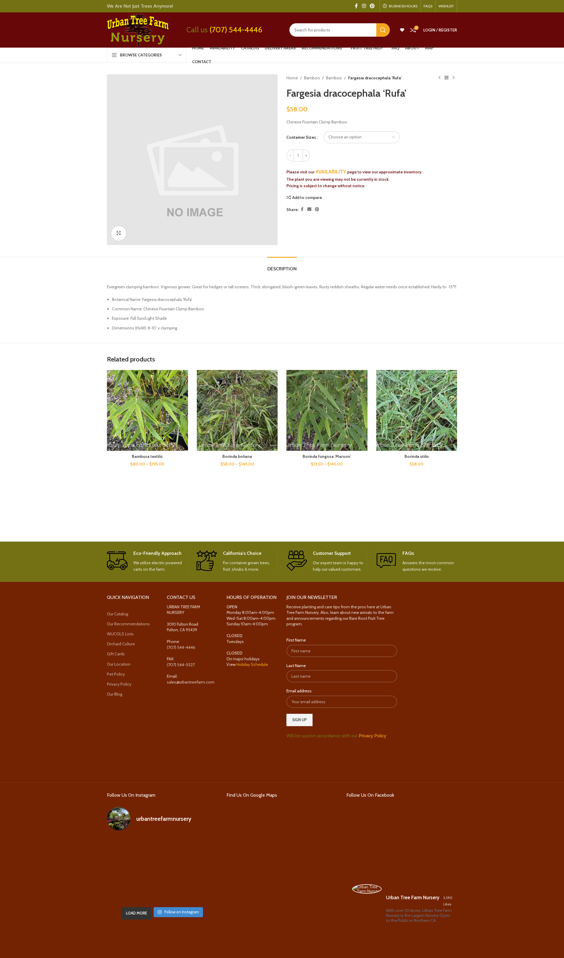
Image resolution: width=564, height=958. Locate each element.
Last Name (296, 665)
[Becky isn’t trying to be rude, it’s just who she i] (200, 892)
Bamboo (312, 78)
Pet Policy (116, 674)
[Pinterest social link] (372, 6)
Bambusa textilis (147, 456)
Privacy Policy (119, 684)
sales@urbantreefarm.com (190, 682)
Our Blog (114, 694)
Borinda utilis (416, 456)
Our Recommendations (128, 624)
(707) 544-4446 (235, 29)
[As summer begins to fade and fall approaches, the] (162, 892)
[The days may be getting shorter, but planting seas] (162, 870)
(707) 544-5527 (181, 664)
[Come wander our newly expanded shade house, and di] (162, 847)
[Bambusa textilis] (147, 410)
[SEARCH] (383, 30)
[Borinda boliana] (237, 410)
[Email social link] (309, 209)
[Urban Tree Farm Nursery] (367, 889)
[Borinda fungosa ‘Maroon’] (326, 410)
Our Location (118, 664)
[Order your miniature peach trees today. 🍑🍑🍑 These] (200, 847)
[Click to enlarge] (118, 233)
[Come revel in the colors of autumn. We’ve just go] (124, 847)
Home (292, 78)
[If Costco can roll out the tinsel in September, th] (124, 870)
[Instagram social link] (364, 6)
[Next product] (453, 77)
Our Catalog (117, 614)
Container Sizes (301, 137)
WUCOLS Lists (120, 634)
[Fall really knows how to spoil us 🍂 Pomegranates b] (124, 892)
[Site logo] (138, 29)
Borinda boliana (237, 456)
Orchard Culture (121, 644)
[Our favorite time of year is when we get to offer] (200, 870)
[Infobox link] (147, 561)
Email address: (299, 691)
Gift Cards (116, 653)
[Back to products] (446, 77)
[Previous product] (439, 77)
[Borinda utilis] (416, 410)
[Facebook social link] (356, 6)
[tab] (282, 266)
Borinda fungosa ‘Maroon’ (327, 456)
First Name (296, 640)
